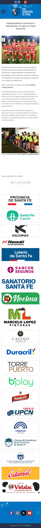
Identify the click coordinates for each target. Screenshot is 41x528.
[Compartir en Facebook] (15, 182)
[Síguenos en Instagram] (18, 2)
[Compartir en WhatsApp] (12, 182)
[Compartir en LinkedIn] (29, 182)
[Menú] (3, 11)
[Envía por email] (22, 182)
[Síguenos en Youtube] (25, 2)
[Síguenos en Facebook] (15, 2)
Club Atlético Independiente (28, 154)
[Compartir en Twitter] (18, 182)
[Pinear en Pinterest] (25, 182)
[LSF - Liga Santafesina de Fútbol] (22, 11)
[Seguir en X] (22, 2)
